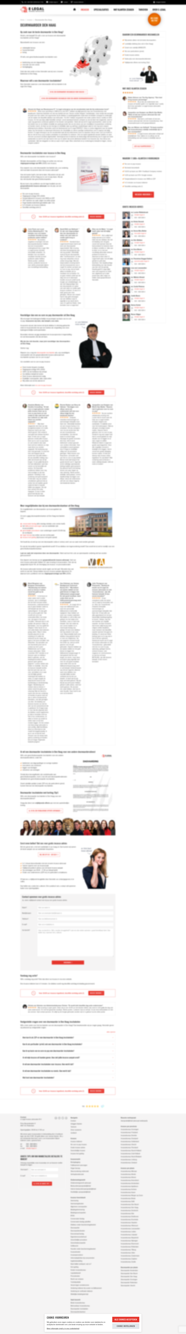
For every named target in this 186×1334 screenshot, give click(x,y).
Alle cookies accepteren (126, 1319)
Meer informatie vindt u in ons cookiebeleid (63, 1328)
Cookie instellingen (126, 1326)
